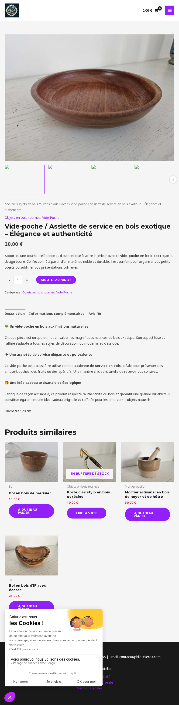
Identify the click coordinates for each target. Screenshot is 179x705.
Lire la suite (86, 513)
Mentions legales (89, 688)
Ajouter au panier (56, 280)
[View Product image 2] (68, 179)
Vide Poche (60, 204)
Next (173, 179)
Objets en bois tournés (33, 204)
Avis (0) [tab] (95, 313)
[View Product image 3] (111, 179)
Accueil (10, 204)
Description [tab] (15, 313)
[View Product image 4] (154, 179)
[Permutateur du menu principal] (169, 10)
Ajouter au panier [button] (27, 511)
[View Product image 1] (25, 179)
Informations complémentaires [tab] (56, 313)
